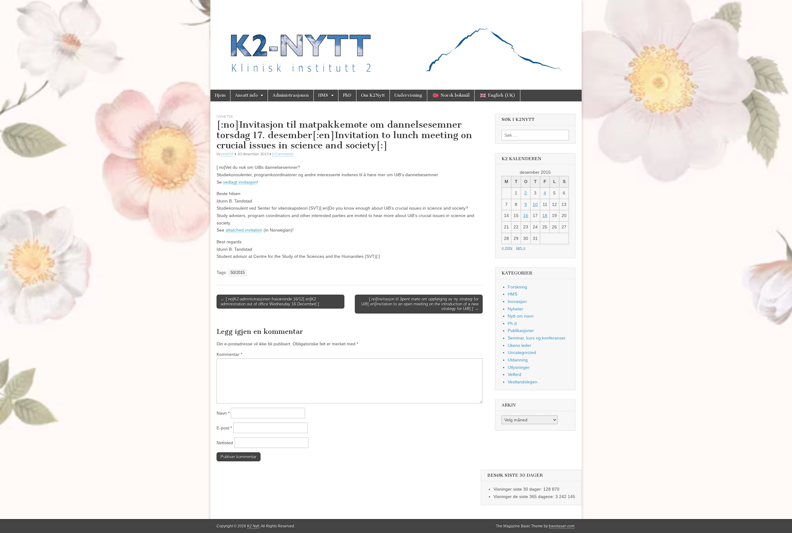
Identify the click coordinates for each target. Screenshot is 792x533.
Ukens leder (519, 345)
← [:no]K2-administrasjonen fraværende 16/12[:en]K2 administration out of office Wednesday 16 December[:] (270, 301)
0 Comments (282, 153)
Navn (223, 413)
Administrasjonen (291, 95)
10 (535, 204)
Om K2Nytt (373, 95)
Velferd (514, 374)
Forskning (517, 286)
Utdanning (518, 359)
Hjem (220, 95)
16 (525, 215)
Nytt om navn (521, 315)
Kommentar (229, 354)
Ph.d (512, 323)
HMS (323, 95)
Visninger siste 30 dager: (518, 489)
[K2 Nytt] (396, 40)
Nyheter (225, 116)
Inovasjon (517, 301)
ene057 (227, 153)
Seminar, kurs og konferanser (537, 337)
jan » (521, 247)
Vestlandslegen (522, 381)
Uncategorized (522, 352)
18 (544, 215)
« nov (506, 247)
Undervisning (408, 95)
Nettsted (225, 442)
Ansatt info (246, 95)
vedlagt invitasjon (240, 182)
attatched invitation (244, 230)
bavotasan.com (562, 526)
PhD (347, 95)
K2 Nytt (253, 526)
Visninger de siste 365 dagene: (524, 496)
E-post (224, 427)
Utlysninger (519, 367)
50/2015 (237, 273)
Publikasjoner (521, 330)
